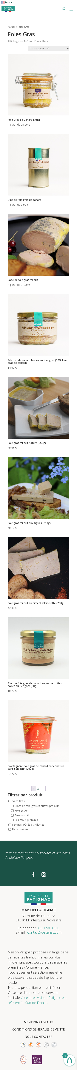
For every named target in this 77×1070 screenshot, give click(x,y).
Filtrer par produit (25, 795)
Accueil (12, 26)
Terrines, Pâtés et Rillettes (28, 824)
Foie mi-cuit (22, 815)
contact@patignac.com (44, 932)
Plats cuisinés (20, 829)
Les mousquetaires (26, 820)
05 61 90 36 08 (48, 928)
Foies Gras (18, 801)
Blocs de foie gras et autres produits (37, 806)
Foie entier (21, 810)
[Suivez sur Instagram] (43, 874)
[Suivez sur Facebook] (33, 874)
